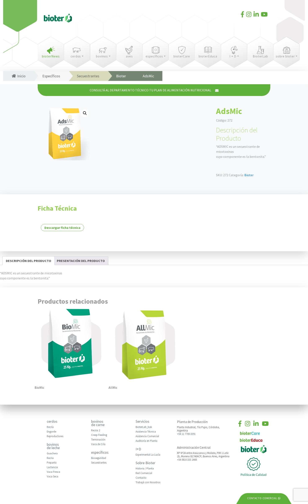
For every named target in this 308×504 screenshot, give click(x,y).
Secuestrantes (88, 76)
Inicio (21, 76)
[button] (85, 113)
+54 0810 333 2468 (187, 459)
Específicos (51, 76)
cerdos (76, 56)
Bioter (121, 76)
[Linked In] (256, 15)
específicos (154, 56)
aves (129, 56)
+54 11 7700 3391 (186, 433)
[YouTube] (264, 15)
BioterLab (260, 56)
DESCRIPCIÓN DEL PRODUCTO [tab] (28, 261)
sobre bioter (285, 56)
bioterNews (51, 56)
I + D (233, 56)
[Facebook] (242, 15)
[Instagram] (248, 15)
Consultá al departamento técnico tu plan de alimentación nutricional (151, 90)
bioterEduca (208, 56)
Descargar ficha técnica (62, 227)
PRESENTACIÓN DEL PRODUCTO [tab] (81, 261)
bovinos (102, 56)
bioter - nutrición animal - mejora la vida (58, 19)
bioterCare (181, 56)
